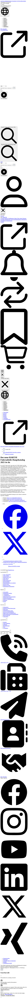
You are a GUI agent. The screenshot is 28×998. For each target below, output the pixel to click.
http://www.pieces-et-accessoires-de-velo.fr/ (17, 501)
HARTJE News (11, 452)
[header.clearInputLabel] (14, 88)
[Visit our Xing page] (14, 956)
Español (5, 22)
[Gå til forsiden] (14, 84)
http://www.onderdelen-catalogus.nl (17, 500)
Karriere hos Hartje (7, 577)
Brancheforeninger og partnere (9, 582)
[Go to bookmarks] (14, 344)
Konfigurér (3, 995)
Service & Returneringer (16, 219)
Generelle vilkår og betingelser (9, 960)
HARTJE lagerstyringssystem (9, 608)
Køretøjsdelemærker (7, 598)
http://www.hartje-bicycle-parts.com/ (14, 499)
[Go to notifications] (14, 280)
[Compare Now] (2, 969)
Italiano (5, 25)
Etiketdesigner (8, 219)
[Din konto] (14, 206)
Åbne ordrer (19, 218)
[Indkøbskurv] (14, 368)
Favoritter (3, 219)
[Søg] (1, 89)
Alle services (5, 607)
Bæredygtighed (6, 581)
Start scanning (4, 983)
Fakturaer (24, 218)
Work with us (6, 578)
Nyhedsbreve (3, 220)
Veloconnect (5, 616)
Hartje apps (5, 609)
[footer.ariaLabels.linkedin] (14, 892)
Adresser (6, 218)
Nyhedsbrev (5, 628)
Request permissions (5, 989)
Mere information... (9, 994)
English (5, 21)
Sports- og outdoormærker (8, 599)
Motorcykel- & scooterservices (9, 613)
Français (5, 23)
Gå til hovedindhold (5, 1)
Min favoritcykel (6, 615)
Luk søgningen (4, 98)
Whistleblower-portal (7, 963)
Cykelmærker (6, 594)
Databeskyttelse (6, 958)
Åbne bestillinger (6, 623)
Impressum (5, 959)
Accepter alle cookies (10, 995)
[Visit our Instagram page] (14, 836)
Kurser (4, 601)
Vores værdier (6, 575)
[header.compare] (14, 308)
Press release (5, 452)
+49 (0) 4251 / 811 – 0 (5, 662)
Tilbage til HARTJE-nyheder (14, 566)
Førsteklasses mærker (7, 593)
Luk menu (3, 213)
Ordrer (15, 218)
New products (18, 452)
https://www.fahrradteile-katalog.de (14, 497)
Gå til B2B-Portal (4, 30)
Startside (5, 622)
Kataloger (5, 600)
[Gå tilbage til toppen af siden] (2, 991)
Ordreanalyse (24, 219)
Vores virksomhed (7, 574)
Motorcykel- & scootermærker (9, 596)
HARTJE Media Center (8, 610)
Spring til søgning (13, 1)
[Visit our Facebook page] (14, 805)
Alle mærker (5, 592)
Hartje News (5, 579)
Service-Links (6, 584)
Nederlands (6, 26)
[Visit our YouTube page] (14, 861)
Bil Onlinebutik (6, 625)
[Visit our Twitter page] (14, 919)
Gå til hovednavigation (21, 1)
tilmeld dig (5, 217)
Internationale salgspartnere (8, 586)
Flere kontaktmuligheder (6, 748)
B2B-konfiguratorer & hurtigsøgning (10, 614)
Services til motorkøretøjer (8, 611)
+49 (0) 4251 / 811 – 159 (6, 691)
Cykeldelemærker (6, 595)
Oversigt (2, 218)
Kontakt (4, 962)
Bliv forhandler (4, 29)
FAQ (2, 162)
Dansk (5, 18)
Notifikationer (11, 218)
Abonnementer (9, 220)
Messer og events (6, 585)
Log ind (2, 216)
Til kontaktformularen (5, 719)
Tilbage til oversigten (9, 454)
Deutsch (5, 19)
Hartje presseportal (7, 580)
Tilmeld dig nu (11, 570)
